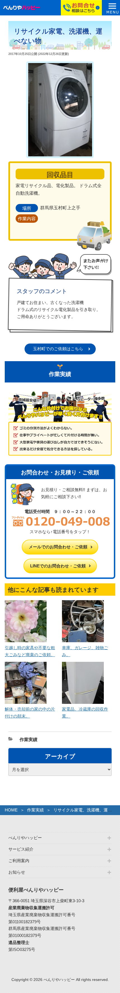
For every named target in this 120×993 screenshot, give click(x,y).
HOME (11, 810)
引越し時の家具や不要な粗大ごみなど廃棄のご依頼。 (30, 651)
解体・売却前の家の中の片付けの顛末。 (30, 712)
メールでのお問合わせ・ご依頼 (58, 546)
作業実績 (28, 739)
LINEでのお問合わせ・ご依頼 (58, 565)
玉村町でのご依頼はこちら (58, 348)
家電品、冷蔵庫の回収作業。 (85, 712)
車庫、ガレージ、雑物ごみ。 (85, 651)
